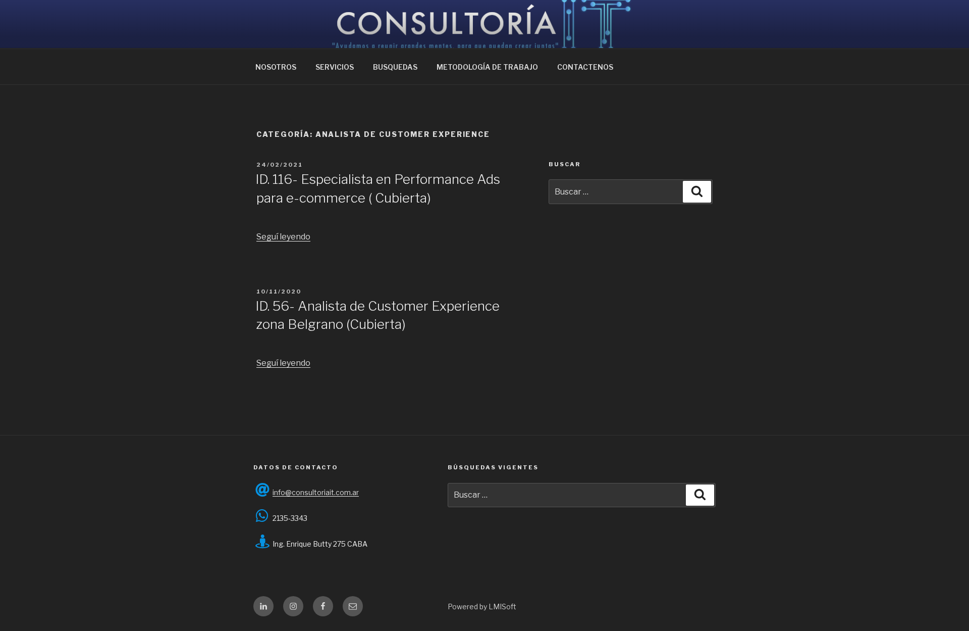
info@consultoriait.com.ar (316, 492)
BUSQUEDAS (395, 67)
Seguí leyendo (283, 236)
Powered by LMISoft (482, 606)
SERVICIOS (334, 67)
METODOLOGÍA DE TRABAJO (487, 67)
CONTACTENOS (585, 67)
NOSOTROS (275, 67)
